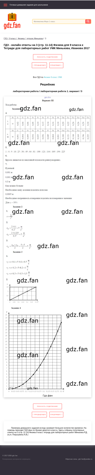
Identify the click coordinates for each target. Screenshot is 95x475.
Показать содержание (47, 57)
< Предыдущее (39, 65)
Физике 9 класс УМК (53, 77)
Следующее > (56, 65)
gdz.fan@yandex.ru (85, 459)
